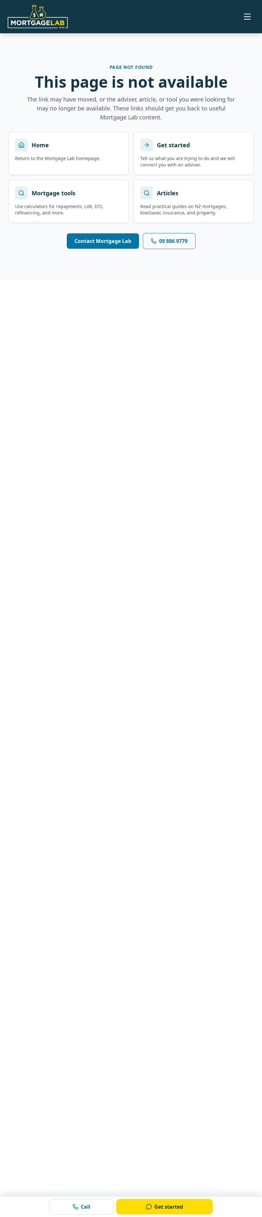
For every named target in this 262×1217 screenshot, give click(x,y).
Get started (168, 1206)
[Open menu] (247, 17)
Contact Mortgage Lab (102, 241)
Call (85, 1206)
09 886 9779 (173, 241)
